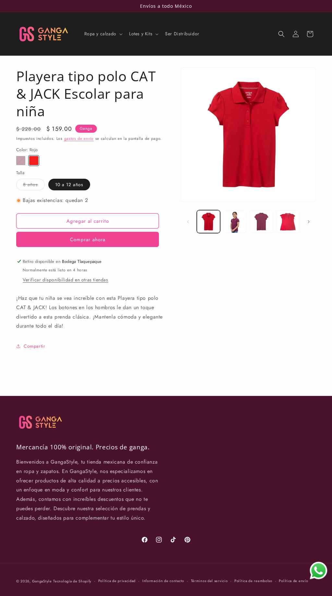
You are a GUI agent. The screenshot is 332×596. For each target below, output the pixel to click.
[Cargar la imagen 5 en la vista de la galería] (287, 221)
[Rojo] (33, 160)
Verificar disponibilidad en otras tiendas (65, 279)
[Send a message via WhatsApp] (318, 570)
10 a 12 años (69, 184)
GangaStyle (42, 581)
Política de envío (293, 580)
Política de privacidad (117, 580)
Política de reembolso (253, 580)
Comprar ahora (87, 239)
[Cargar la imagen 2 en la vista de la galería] (234, 221)
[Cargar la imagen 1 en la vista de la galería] (208, 221)
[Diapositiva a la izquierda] (188, 222)
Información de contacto (163, 580)
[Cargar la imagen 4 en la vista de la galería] (261, 221)
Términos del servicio (209, 580)
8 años (34, 185)
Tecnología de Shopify (72, 581)
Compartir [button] (34, 346)
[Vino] (20, 160)
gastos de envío (79, 138)
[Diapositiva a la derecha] (309, 222)
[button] (102, 33)
